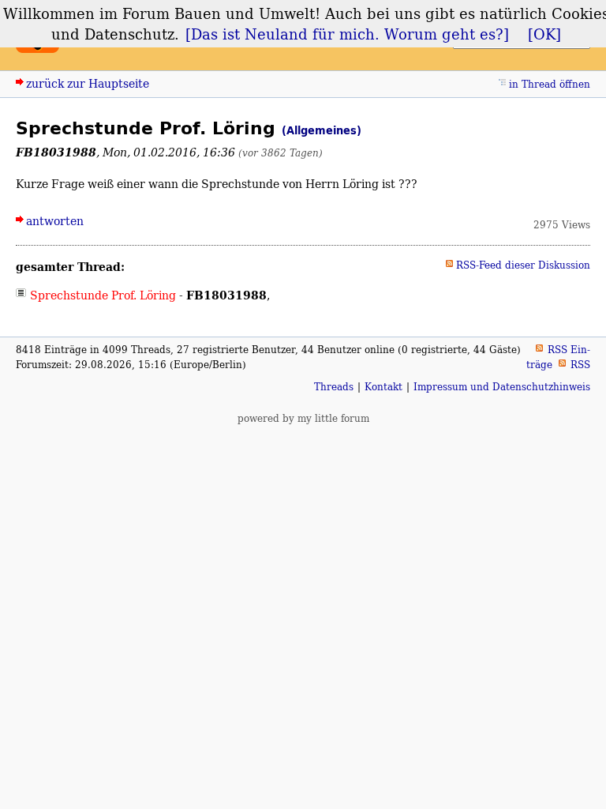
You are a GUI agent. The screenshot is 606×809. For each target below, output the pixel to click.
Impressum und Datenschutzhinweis (501, 386)
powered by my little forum (303, 418)
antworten (55, 221)
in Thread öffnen (549, 84)
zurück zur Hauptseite (87, 83)
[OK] (544, 34)
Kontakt (383, 386)
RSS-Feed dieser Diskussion (523, 265)
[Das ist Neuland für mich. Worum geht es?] (347, 34)
